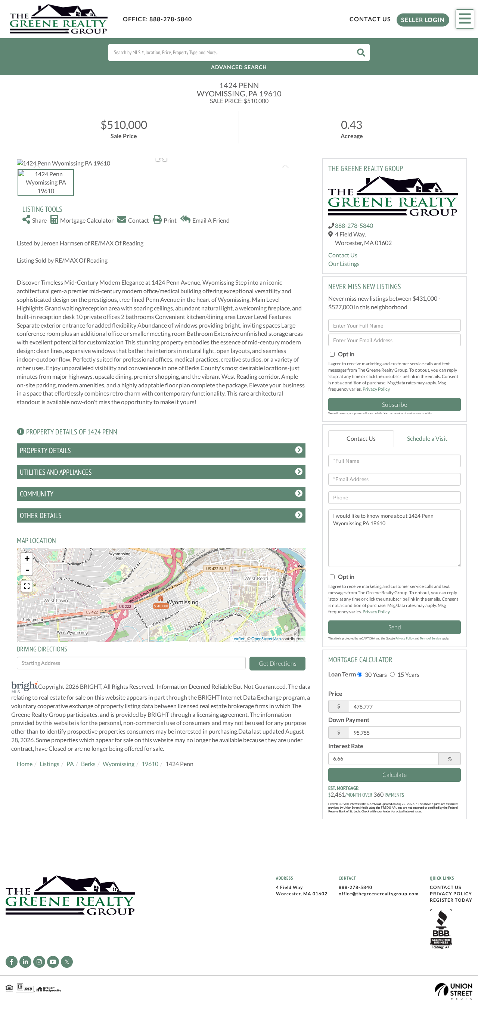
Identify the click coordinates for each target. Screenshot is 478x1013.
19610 (150, 763)
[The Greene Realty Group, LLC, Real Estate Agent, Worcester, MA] (441, 929)
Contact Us (370, 18)
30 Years (375, 674)
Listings (49, 763)
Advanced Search (239, 67)
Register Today (451, 900)
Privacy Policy (376, 389)
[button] (361, 52)
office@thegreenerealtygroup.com (379, 893)
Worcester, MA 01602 (302, 893)
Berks (88, 763)
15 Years (407, 674)
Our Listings (344, 263)
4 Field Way (289, 887)
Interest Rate (345, 745)
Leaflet (238, 638)
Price (335, 693)
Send (394, 627)
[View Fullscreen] (26, 586)
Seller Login (423, 19)
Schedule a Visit (427, 438)
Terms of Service (430, 638)
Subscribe (394, 404)
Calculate (394, 774)
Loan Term (342, 674)
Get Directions (278, 663)
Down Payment (348, 719)
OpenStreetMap (266, 638)
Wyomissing (118, 763)
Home (24, 763)
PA (70, 763)
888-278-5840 (170, 18)
